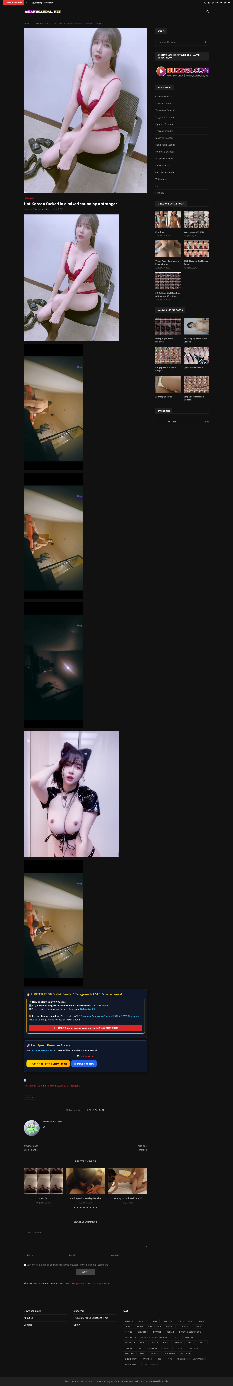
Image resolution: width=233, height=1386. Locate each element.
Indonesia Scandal (164, 151)
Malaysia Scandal (164, 137)
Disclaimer (78, 1310)
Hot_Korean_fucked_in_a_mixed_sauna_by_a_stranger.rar (52, 1085)
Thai (170, 1359)
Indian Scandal (162, 165)
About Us (28, 1317)
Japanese (157, 1332)
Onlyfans (178, 1342)
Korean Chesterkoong (190, 1332)
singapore (154, 1353)
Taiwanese (147, 1359)
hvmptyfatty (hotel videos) (127, 1198)
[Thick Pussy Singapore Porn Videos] (168, 248)
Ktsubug (159, 232)
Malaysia (188, 1337)
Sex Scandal (152, 1348)
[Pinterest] (213, 2)
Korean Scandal (163, 103)
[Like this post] (90, 1110)
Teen (160, 1359)
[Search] (207, 11)
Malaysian (130, 1342)
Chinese (139, 1326)
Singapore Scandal (164, 117)
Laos (157, 186)
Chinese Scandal (163, 96)
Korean (29, 1097)
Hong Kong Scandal (165, 144)
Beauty (202, 1321)
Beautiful (167, 1321)
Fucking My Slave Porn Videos (195, 340)
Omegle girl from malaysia (164, 340)
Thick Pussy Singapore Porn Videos (167, 262)
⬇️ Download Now (84, 1063)
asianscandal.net (41, 209)
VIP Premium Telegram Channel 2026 (97, 1016)
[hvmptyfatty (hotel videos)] (127, 1181)
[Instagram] (209, 2)
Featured (160, 192)
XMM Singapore (132, 1364)
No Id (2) (43, 1198)
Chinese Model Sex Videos (160, 1326)
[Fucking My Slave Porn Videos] (196, 326)
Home (26, 23)
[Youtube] (217, 2)
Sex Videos (130, 1353)
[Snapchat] (225, 2)
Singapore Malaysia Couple (165, 369)
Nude (165, 1342)
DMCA (76, 1324)
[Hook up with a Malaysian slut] (85, 1181)
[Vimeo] (229, 2)
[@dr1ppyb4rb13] (168, 384)
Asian (155, 1321)
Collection (183, 1326)
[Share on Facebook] (93, 1110)
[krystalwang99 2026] (196, 219)
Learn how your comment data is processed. (87, 1283)
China (127, 1326)
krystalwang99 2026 (194, 232)
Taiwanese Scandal (165, 110)
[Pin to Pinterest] (99, 1110)
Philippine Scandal (164, 158)
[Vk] (221, 2)
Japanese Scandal (164, 123)
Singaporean (131, 1359)
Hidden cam (42, 23)
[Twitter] (205, 2)
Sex (139, 1348)
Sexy (142, 1353)
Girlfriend (143, 1332)
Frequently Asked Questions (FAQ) (91, 1317)
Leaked (176, 1337)
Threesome (182, 1359)
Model (143, 1342)
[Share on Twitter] (96, 1110)
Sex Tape (180, 1348)
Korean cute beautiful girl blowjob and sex (146, 1337)
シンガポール (150, 1364)
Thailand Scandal (164, 130)
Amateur (129, 1321)
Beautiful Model (186, 1321)
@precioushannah (193, 367)
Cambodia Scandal (164, 172)
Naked (155, 1342)
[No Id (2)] (43, 1181)
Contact (28, 1324)
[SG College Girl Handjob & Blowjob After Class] (168, 280)
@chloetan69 (87, 1008)
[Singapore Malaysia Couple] (168, 355)
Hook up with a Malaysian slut (85, 1198)
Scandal (129, 1348)
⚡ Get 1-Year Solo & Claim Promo (48, 1063)
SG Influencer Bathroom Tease (196, 262)
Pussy (203, 1342)
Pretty (191, 1342)
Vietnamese (161, 179)
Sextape (167, 1348)
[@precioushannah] (196, 355)
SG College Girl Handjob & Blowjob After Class (167, 295)
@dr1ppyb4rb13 (163, 396)
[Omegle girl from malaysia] (168, 326)
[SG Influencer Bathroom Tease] (196, 248)
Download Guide (32, 1310)
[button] (27, 2)
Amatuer (143, 1321)
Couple (197, 1326)
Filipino (128, 1332)
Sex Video (193, 1348)
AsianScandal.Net (88, 1381)
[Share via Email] (103, 1110)
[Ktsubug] (168, 219)
